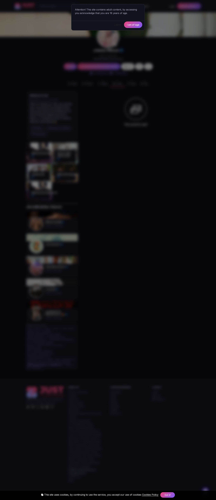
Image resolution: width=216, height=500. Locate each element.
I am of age (133, 24)
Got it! (168, 495)
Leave (117, 24)
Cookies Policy (150, 494)
